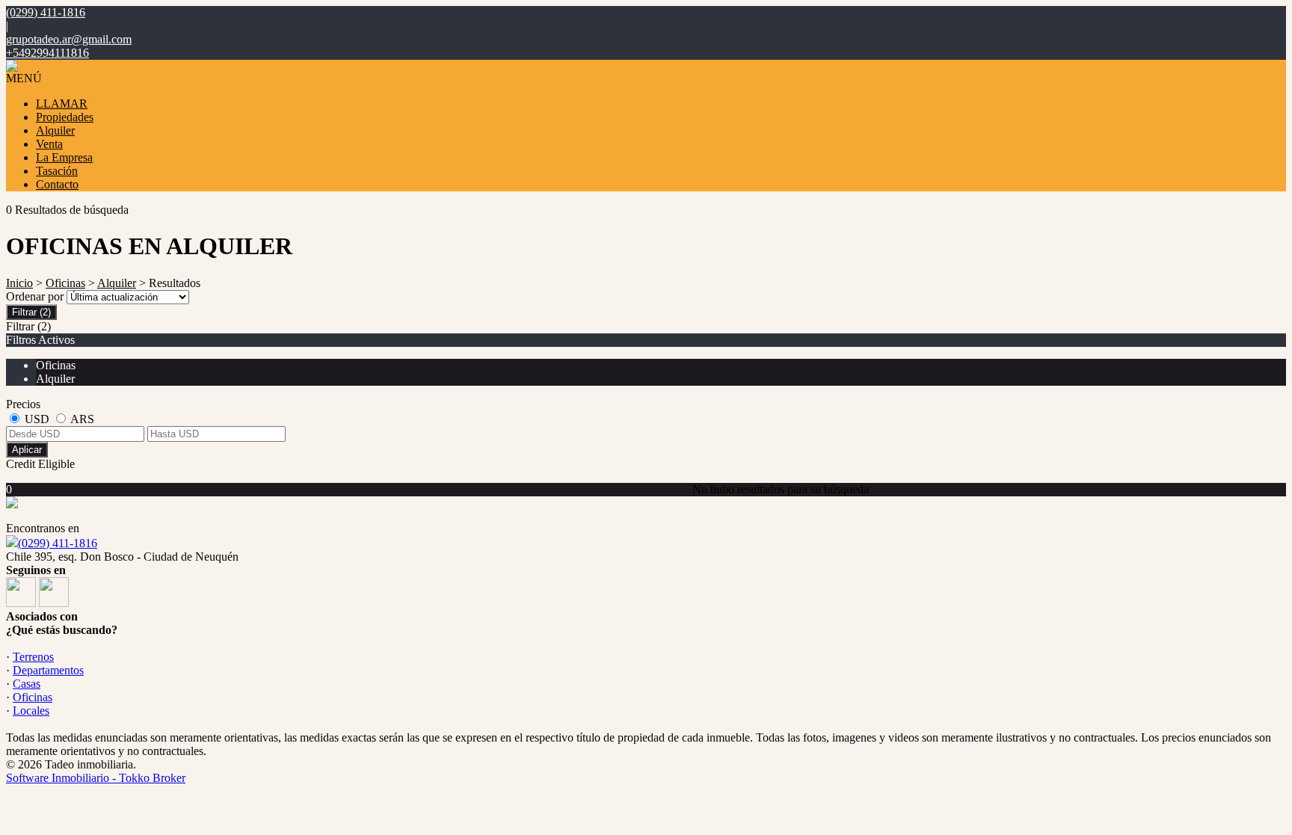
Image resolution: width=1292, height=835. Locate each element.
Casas (26, 683)
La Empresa (64, 157)
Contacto (57, 184)
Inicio (19, 283)
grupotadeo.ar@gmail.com (69, 39)
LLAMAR (61, 103)
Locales (31, 710)
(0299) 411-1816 (57, 543)
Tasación (57, 170)
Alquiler (55, 130)
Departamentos (48, 670)
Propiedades (64, 117)
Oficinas (65, 283)
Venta (49, 144)
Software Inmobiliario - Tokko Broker (95, 777)
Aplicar (27, 449)
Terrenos (33, 656)
